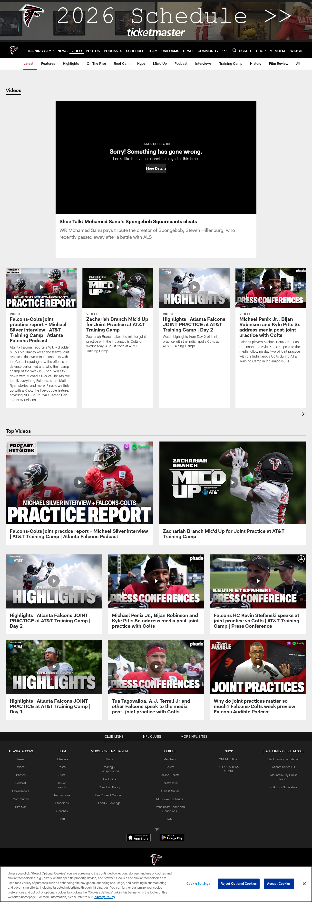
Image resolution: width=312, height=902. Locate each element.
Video (21, 767)
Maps (109, 759)
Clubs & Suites (169, 791)
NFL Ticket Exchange (169, 799)
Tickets (169, 767)
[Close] (304, 883)
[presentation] (304, 414)
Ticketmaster (169, 783)
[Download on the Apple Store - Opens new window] (138, 838)
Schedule (62, 759)
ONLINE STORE (229, 759)
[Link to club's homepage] (14, 50)
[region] (156, 884)
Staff (62, 819)
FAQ (169, 819)
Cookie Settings (198, 883)
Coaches (62, 811)
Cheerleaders (20, 791)
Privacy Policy (104, 897)
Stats (61, 775)
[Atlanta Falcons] (156, 860)
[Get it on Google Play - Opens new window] (172, 840)
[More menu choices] (224, 50)
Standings (62, 803)
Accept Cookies (279, 883)
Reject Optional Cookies (239, 883)
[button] (156, 168)
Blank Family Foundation (283, 759)
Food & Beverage (109, 803)
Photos (21, 775)
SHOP (229, 751)
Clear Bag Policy (109, 787)
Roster (62, 767)
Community (21, 799)
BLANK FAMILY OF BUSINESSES (283, 751)
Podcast (20, 783)
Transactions (62, 795)
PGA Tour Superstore (283, 787)
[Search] (234, 50)
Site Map (21, 807)
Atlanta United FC (283, 767)
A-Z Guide (109, 779)
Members (170, 759)
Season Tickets (169, 775)
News (20, 759)
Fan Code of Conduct (109, 795)
